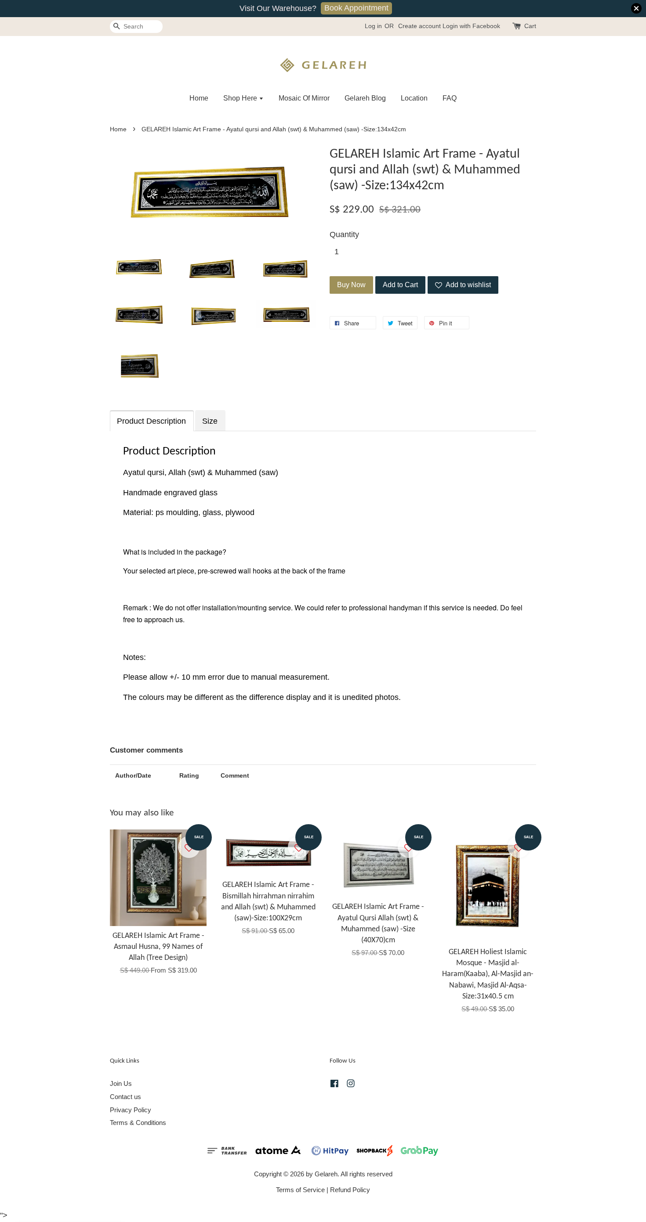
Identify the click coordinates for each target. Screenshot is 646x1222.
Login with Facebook (471, 25)
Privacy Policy (130, 1110)
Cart (530, 25)
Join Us (121, 1083)
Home (198, 98)
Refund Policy (350, 1189)
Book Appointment (356, 8)
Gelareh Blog (365, 98)
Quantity (344, 234)
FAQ (450, 98)
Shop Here (241, 98)
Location (414, 98)
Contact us (125, 1096)
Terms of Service (300, 1189)
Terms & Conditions (138, 1122)
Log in (373, 25)
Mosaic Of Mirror (304, 98)
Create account (419, 25)
